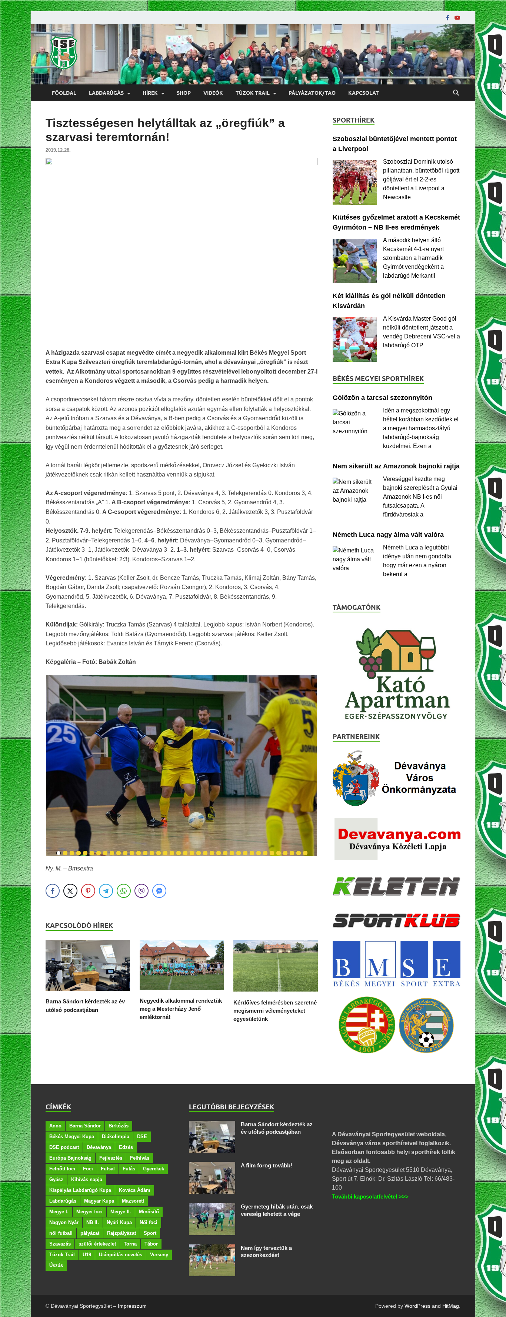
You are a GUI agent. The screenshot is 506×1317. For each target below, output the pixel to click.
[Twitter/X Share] (70, 891)
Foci (88, 1168)
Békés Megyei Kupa (71, 1136)
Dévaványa (99, 1147)
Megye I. (59, 1211)
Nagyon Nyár (64, 1222)
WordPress (417, 1306)
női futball (61, 1233)
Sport (150, 1233)
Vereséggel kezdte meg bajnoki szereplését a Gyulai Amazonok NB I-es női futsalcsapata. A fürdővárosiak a (420, 497)
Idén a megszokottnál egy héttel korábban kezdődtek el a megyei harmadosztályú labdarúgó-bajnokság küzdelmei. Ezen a (421, 428)
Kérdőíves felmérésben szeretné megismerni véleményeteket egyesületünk (275, 1010)
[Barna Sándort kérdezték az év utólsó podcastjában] (88, 993)
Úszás (56, 1265)
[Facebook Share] (53, 891)
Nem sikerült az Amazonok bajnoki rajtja (396, 466)
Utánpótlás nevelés (120, 1254)
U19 (87, 1254)
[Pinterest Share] (88, 891)
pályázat (89, 1233)
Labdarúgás (106, 93)
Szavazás (60, 1244)
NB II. (92, 1222)
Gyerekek (153, 1168)
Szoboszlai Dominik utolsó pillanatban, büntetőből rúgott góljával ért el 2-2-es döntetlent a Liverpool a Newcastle (421, 179)
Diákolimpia (115, 1136)
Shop (184, 93)
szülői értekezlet (97, 1244)
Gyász (56, 1179)
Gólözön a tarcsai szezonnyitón (382, 397)
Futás (129, 1168)
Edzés (126, 1147)
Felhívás (139, 1158)
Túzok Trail (253, 93)
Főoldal (64, 93)
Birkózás (119, 1126)
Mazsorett (133, 1201)
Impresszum (132, 1306)
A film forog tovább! (266, 1165)
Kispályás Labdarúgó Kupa (80, 1190)
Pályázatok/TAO (312, 93)
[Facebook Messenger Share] (159, 891)
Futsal (108, 1168)
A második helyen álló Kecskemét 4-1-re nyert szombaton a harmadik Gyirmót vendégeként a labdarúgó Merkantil (413, 258)
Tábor (151, 1244)
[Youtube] (457, 17)
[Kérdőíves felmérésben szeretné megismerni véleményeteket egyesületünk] (275, 994)
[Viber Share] (141, 891)
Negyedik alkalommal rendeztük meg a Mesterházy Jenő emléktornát (181, 1008)
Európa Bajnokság (70, 1158)
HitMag (450, 1306)
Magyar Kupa (99, 1201)
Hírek (150, 93)
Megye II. (120, 1211)
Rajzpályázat (121, 1233)
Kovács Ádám (134, 1190)
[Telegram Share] (106, 891)
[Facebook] (447, 17)
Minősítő (149, 1211)
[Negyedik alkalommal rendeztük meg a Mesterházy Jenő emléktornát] (182, 992)
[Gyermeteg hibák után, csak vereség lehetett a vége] (212, 1207)
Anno (55, 1126)
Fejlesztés (110, 1158)
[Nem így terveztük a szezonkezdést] (212, 1249)
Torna (130, 1244)
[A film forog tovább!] (212, 1166)
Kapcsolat (363, 93)
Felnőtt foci (62, 1168)
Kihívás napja (86, 1179)
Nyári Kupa (119, 1222)
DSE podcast (64, 1147)
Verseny (159, 1254)
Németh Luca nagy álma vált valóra (388, 534)
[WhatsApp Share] (124, 891)
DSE (142, 1136)
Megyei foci (89, 1211)
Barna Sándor (85, 1126)
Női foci (148, 1222)
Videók (213, 93)
